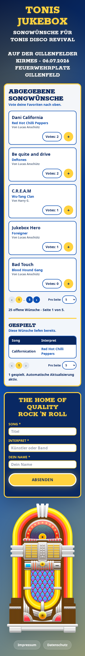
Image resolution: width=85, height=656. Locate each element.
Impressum (27, 645)
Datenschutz (57, 645)
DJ (74, 628)
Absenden (42, 479)
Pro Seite (54, 300)
